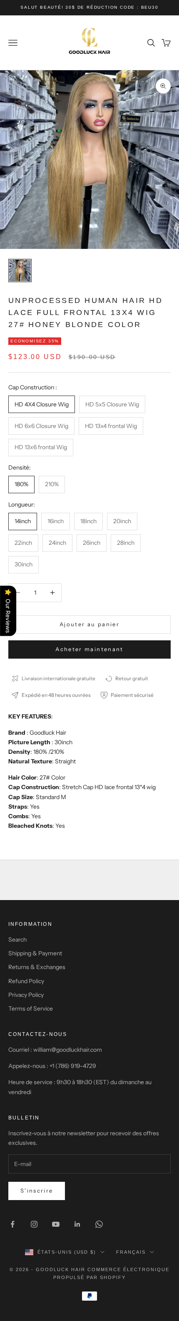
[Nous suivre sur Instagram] (34, 1224)
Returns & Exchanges (36, 967)
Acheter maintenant (89, 649)
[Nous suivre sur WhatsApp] (99, 1224)
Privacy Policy (26, 995)
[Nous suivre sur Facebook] (12, 1224)
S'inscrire (36, 1190)
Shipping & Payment (35, 953)
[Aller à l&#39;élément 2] (20, 270)
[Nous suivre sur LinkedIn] (77, 1224)
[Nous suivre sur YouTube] (56, 1224)
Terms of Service (30, 1008)
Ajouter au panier (89, 624)
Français (131, 1252)
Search (17, 939)
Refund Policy (26, 981)
